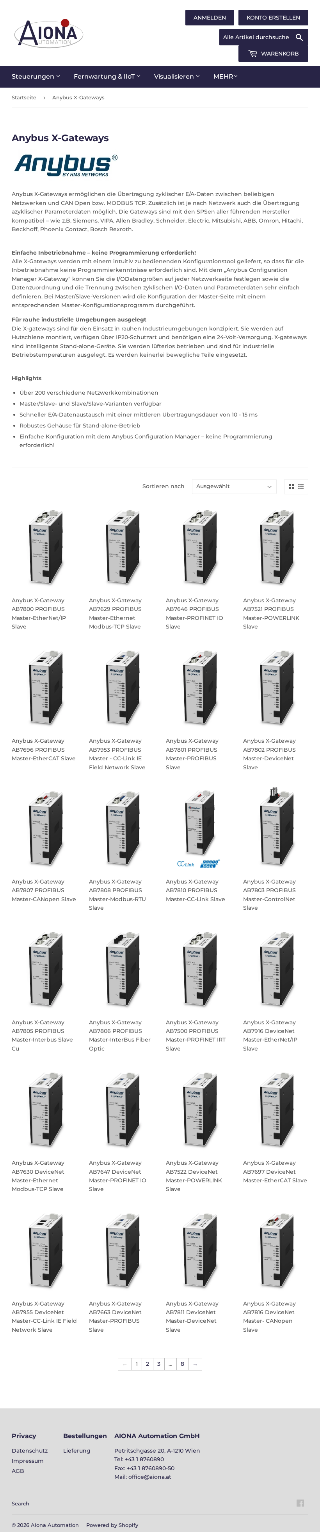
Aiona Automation (55, 1525)
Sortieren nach (163, 486)
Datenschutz (30, 1450)
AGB (18, 1471)
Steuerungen (34, 76)
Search (20, 1503)
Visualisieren (175, 76)
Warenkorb (279, 53)
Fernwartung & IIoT (105, 76)
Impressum (28, 1460)
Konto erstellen (273, 17)
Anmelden (210, 17)
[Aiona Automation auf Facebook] (300, 1504)
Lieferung (77, 1450)
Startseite (24, 97)
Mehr (223, 76)
